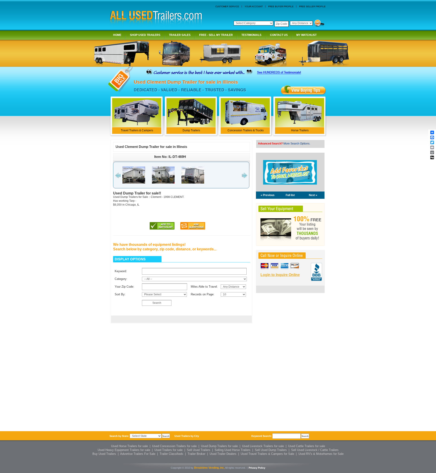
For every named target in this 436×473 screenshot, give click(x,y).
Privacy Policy (257, 467)
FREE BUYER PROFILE (281, 6)
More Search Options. (296, 143)
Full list (290, 195)
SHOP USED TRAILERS (145, 35)
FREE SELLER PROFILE (312, 6)
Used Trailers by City (186, 436)
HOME (117, 35)
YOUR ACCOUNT (254, 6)
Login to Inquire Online (280, 275)
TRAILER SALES (180, 35)
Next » (313, 195)
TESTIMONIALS (251, 35)
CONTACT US (279, 35)
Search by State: (119, 436)
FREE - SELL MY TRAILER (216, 35)
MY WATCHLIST (306, 35)
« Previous (268, 195)
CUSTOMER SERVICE (227, 6)
